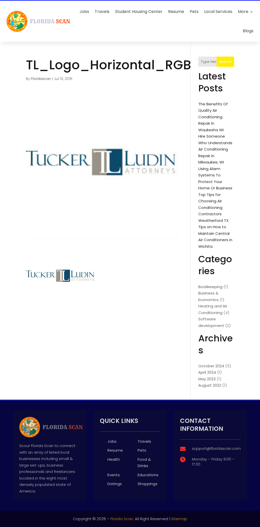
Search (225, 61)
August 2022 (209, 385)
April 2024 (207, 372)
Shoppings (147, 483)
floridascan (41, 78)
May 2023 (207, 379)
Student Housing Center (138, 11)
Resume (176, 11)
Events (113, 474)
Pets (194, 11)
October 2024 (211, 366)
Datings (114, 483)
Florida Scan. (122, 518)
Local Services (218, 11)
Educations (148, 474)
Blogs (248, 31)
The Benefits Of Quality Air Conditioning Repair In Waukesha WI (213, 117)
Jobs (84, 11)
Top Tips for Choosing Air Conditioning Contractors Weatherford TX (213, 207)
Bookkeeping (210, 286)
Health (113, 459)
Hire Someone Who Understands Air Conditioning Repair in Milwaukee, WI (215, 149)
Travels (102, 11)
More (243, 11)
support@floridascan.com (216, 448)
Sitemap (179, 518)
